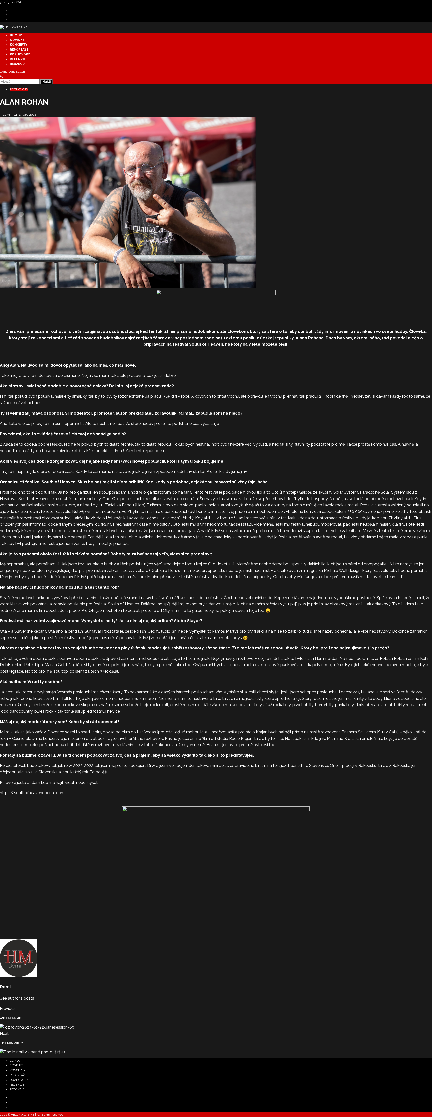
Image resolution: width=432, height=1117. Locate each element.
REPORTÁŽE (19, 49)
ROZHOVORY (20, 54)
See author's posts (17, 998)
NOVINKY (17, 40)
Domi (7, 114)
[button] (1, 76)
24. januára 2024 (25, 114)
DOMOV (16, 35)
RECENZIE (18, 59)
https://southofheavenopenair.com (32, 792)
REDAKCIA (18, 64)
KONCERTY (19, 44)
